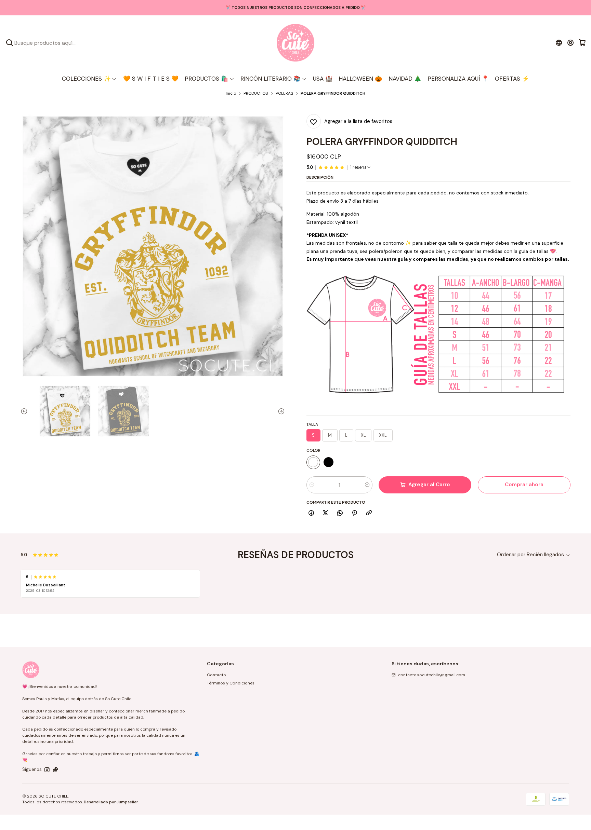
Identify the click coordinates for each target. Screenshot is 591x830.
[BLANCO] (313, 462)
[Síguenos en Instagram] (47, 770)
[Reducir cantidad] (312, 485)
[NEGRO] (329, 462)
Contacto (216, 675)
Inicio (231, 94)
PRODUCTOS (256, 94)
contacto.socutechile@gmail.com (431, 675)
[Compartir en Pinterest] (354, 513)
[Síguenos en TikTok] (55, 770)
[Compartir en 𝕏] (325, 513)
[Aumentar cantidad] (367, 485)
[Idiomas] (559, 42)
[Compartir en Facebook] (311, 513)
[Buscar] (9, 43)
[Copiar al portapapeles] (369, 513)
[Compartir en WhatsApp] (340, 513)
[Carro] (582, 43)
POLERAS (284, 94)
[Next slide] (280, 411)
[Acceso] (571, 42)
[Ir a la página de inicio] (295, 43)
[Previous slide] (26, 411)
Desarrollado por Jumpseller (111, 802)
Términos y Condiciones (230, 683)
